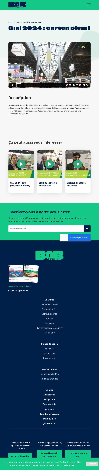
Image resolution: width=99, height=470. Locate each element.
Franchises (49, 353)
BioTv (10, 22)
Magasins (49, 348)
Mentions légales (49, 414)
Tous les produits (49, 378)
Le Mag (49, 390)
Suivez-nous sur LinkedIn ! (20, 286)
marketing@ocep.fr (20, 290)
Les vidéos (49, 394)
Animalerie (49, 332)
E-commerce (49, 358)
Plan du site (49, 418)
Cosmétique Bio (49, 309)
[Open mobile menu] (89, 5)
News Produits (49, 369)
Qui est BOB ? (49, 423)
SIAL (18, 22)
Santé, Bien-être (49, 314)
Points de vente (49, 344)
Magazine (49, 399)
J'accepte (91, 464)
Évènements (49, 404)
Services (49, 323)
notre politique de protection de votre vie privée (51, 465)
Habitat (49, 318)
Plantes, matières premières (49, 328)
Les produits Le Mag (49, 374)
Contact (49, 409)
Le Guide (49, 299)
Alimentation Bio (50, 304)
